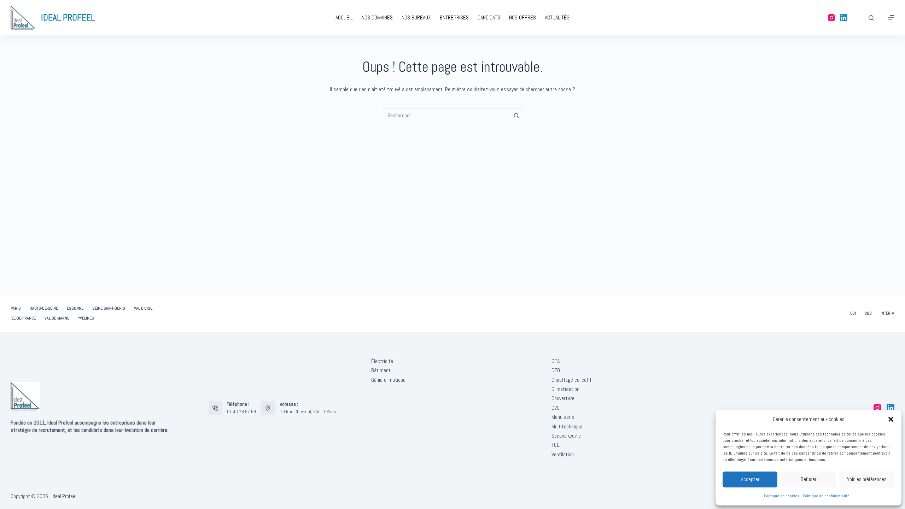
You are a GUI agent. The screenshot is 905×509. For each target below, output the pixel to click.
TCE (555, 445)
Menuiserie (562, 417)
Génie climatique (388, 380)
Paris (16, 308)
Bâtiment (381, 370)
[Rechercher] (871, 18)
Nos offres (522, 17)
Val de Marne (57, 318)
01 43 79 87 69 (241, 412)
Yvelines (86, 318)
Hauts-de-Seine (44, 308)
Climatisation (565, 389)
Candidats (489, 17)
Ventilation (562, 454)
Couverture (562, 398)
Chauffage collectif (571, 380)
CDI (853, 313)
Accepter (750, 479)
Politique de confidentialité (826, 496)
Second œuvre (566, 435)
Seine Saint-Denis (108, 308)
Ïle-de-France (23, 318)
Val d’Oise (143, 308)
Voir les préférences (867, 479)
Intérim (887, 313)
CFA (555, 361)
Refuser (808, 479)
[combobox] (445, 115)
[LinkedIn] (843, 17)
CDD (868, 313)
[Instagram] (831, 17)
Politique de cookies (781, 496)
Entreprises (454, 17)
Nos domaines (377, 17)
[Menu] (891, 17)
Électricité (382, 361)
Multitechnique (566, 426)
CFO (555, 370)
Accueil (344, 17)
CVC (555, 407)
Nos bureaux (416, 17)
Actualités (557, 17)
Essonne (75, 308)
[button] (890, 419)
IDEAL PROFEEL (68, 17)
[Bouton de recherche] (516, 115)
